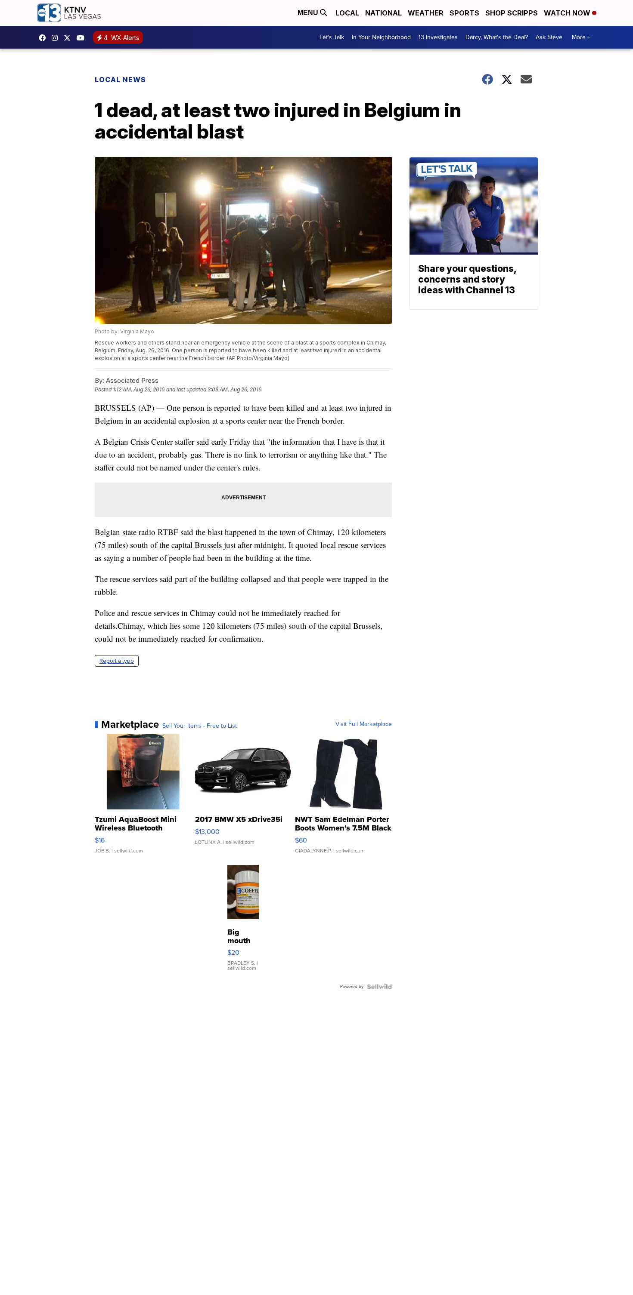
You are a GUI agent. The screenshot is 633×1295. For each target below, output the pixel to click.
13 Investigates (438, 37)
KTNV (69, 37)
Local (347, 13)
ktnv (57, 37)
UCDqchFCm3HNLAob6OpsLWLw (83, 37)
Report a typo (116, 661)
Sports (464, 13)
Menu (309, 12)
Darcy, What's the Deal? (496, 37)
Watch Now (568, 13)
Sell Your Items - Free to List (199, 726)
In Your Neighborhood (381, 37)
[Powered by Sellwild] (379, 987)
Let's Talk (332, 37)
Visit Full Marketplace (363, 724)
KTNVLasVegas (44, 37)
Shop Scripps (511, 13)
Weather (426, 13)
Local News (120, 79)
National (383, 13)
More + (581, 37)
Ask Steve (549, 37)
